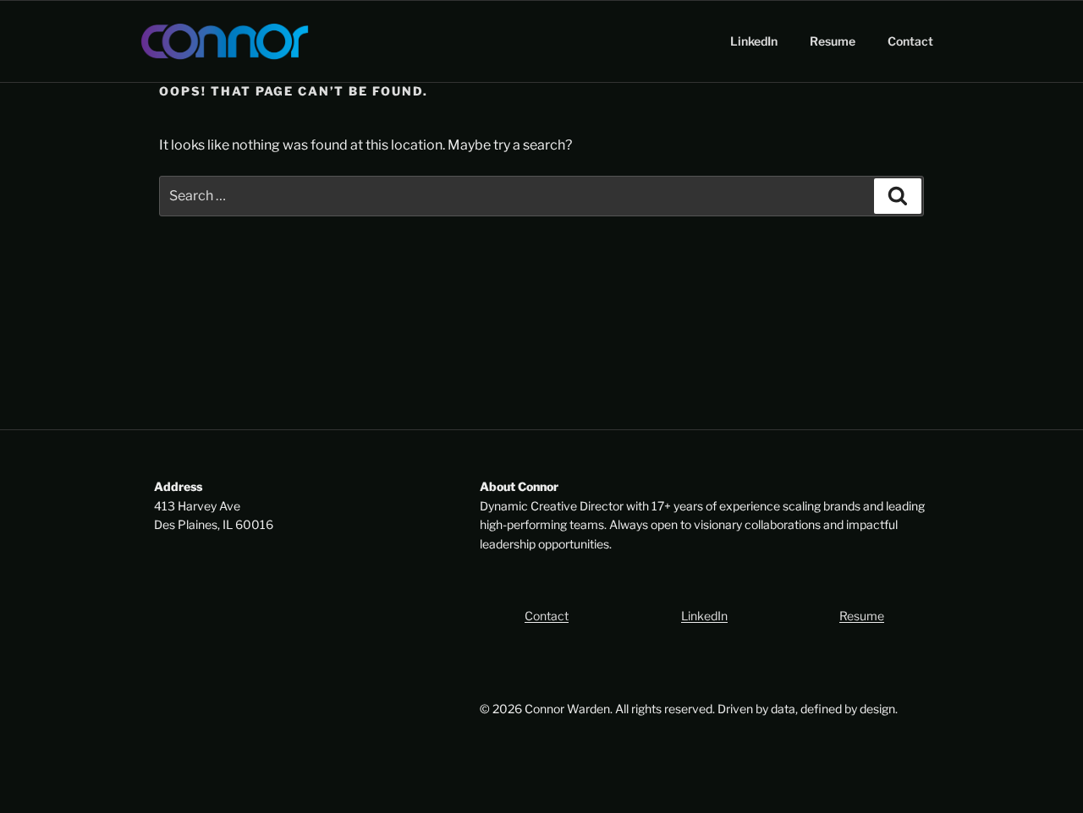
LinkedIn (754, 41)
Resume (832, 41)
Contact (910, 41)
